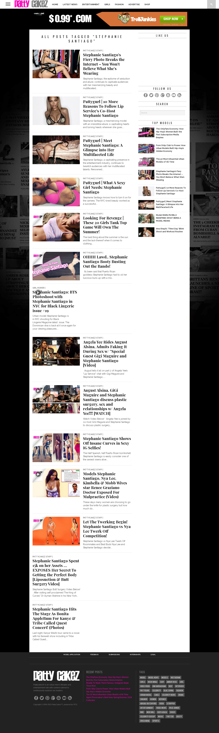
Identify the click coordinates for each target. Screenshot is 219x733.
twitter (169, 716)
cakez (156, 694)
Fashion (119, 4)
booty (179, 716)
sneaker (143, 699)
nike (142, 712)
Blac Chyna (168, 690)
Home (55, 4)
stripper (171, 703)
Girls (107, 4)
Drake (180, 694)
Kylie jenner (174, 707)
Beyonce (162, 699)
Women (153, 699)
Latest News (70, 4)
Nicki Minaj (152, 681)
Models (165, 677)
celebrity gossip (147, 716)
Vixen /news (161, 707)
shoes (172, 712)
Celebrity (156, 690)
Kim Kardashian (159, 686)
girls (142, 681)
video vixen (145, 686)
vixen (161, 703)
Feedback (94, 654)
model (142, 677)
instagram (175, 677)
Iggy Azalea (162, 712)
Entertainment (91, 4)
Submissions (114, 654)
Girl (181, 681)
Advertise (134, 4)
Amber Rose (172, 681)
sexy (162, 681)
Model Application (71, 654)
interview (179, 686)
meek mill (150, 712)
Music (160, 716)
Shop (147, 4)
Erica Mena (144, 720)
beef (170, 686)
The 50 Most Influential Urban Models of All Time (107, 694)
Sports (155, 720)
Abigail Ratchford (148, 703)
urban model (145, 694)
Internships (135, 654)
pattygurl (144, 690)
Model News (153, 677)
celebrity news (168, 694)
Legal (153, 654)
